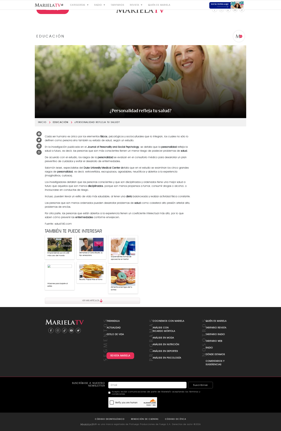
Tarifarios (117, 5)
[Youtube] (71, 330)
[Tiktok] (64, 330)
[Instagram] (57, 330)
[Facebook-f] (51, 330)
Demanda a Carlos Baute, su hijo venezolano (90, 254)
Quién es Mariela (159, 5)
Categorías (77, 5)
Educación (60, 122)
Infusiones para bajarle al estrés (57, 284)
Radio (98, 5)
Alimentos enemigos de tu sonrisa (121, 288)
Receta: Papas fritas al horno (90, 279)
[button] (39, 133)
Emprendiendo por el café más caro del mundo (58, 254)
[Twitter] (78, 330)
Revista (134, 5)
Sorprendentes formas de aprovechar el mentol (121, 257)
